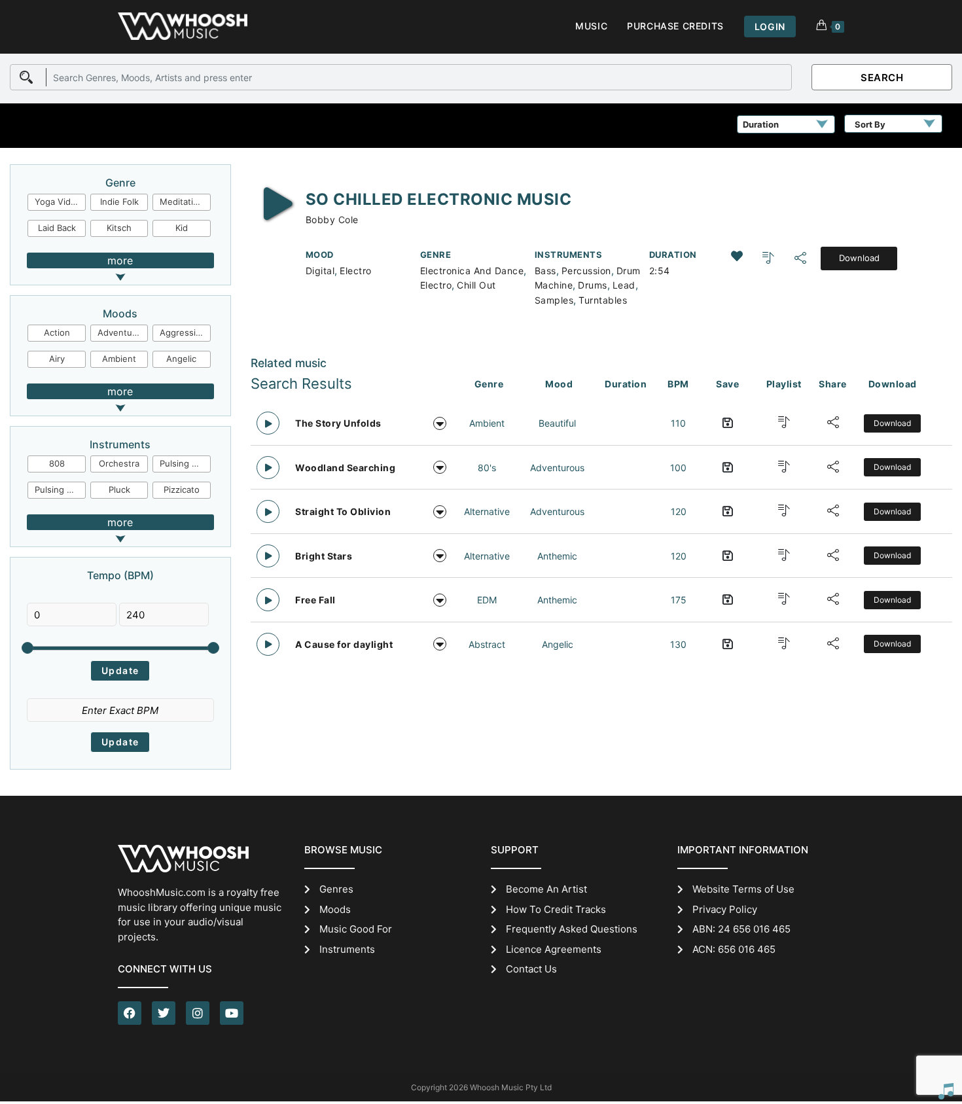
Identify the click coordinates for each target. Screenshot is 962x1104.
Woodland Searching (345, 467)
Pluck (119, 489)
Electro (356, 270)
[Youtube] (231, 1013)
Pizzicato (182, 489)
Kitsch (119, 228)
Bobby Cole (332, 219)
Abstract (487, 644)
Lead (624, 285)
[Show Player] (946, 1091)
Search (882, 77)
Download (859, 258)
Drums (592, 285)
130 (678, 644)
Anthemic (557, 555)
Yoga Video (58, 201)
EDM (487, 599)
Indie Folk (119, 201)
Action (57, 332)
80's (487, 467)
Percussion (586, 270)
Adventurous (123, 332)
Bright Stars (323, 555)
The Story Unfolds (338, 423)
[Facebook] (129, 1013)
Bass (545, 270)
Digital (320, 270)
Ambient (119, 358)
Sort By (870, 124)
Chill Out (476, 285)
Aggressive (182, 332)
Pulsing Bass (60, 489)
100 (678, 467)
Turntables (603, 300)
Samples (554, 300)
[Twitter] (163, 1013)
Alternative (487, 511)
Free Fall (315, 599)
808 (57, 463)
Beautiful (557, 423)
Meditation (182, 201)
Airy (57, 358)
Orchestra (119, 463)
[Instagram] (197, 1013)
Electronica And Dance (472, 270)
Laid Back (57, 228)
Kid (181, 228)
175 (678, 599)
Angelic (181, 358)
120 (678, 511)
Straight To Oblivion (343, 511)
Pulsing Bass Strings (185, 463)
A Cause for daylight (344, 644)
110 (678, 423)
